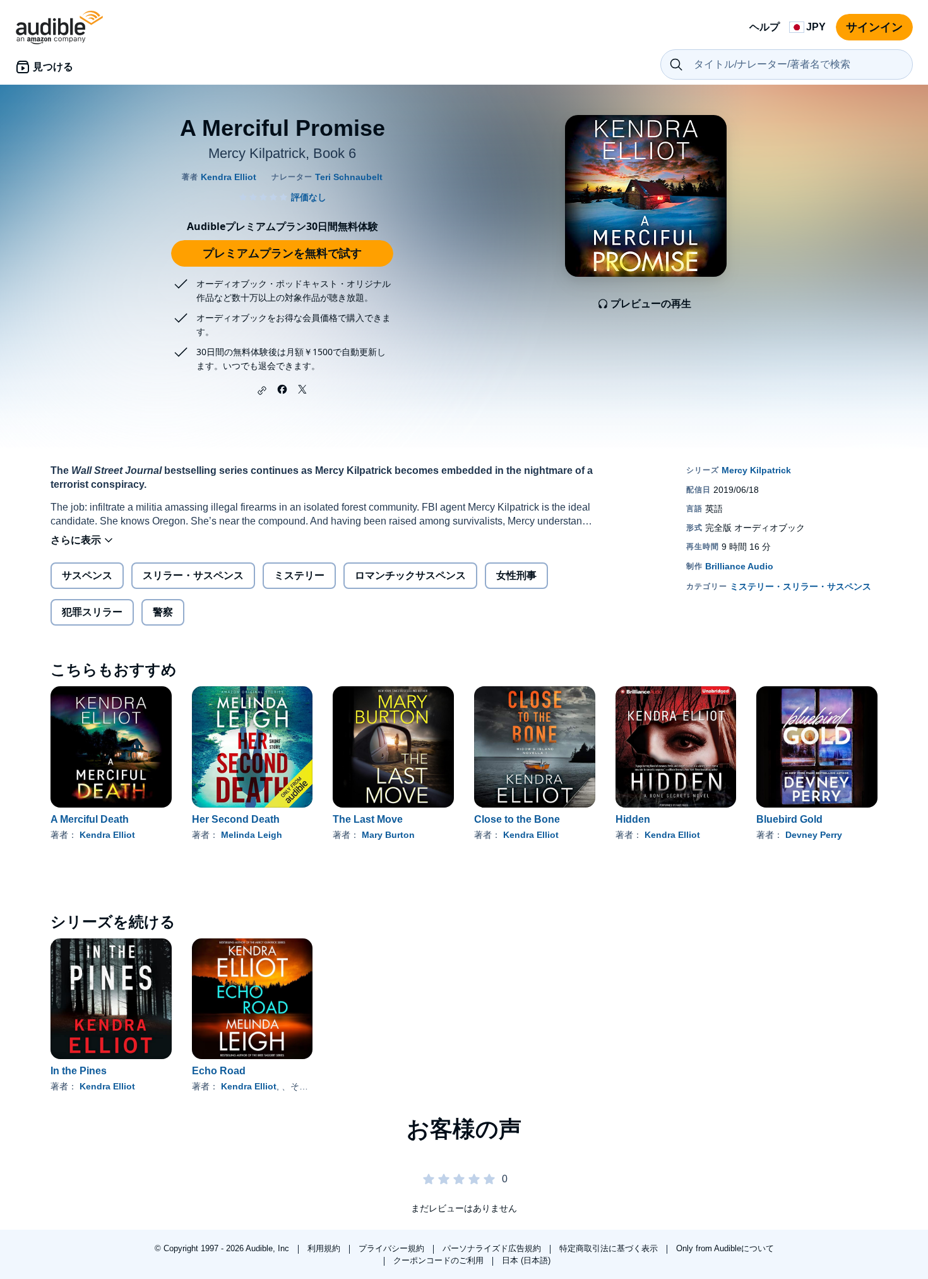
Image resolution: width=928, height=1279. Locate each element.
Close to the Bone (517, 819)
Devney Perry (813, 835)
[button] (262, 390)
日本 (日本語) (526, 1260)
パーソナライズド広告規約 (493, 1248)
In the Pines (79, 1070)
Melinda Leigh (251, 835)
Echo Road (219, 1070)
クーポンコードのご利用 (439, 1260)
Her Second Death (236, 819)
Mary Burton (388, 835)
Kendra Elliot (107, 835)
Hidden (633, 819)
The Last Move (368, 819)
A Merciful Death (90, 819)
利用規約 (325, 1248)
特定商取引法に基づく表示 (609, 1248)
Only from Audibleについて (725, 1248)
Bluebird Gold (789, 819)
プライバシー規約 (393, 1248)
